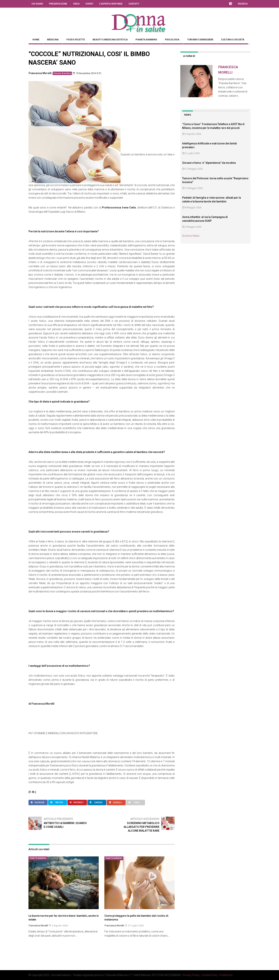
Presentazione (58, 3)
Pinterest (78, 802)
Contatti (133, 3)
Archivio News (190, 235)
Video (76, 3)
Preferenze (226, 975)
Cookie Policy (210, 975)
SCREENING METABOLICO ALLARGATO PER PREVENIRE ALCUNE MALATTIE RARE (141, 827)
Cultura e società (232, 39)
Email (137, 802)
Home (35, 39)
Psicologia (172, 39)
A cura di (189, 56)
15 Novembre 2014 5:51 (88, 73)
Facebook (39, 802)
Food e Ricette (75, 39)
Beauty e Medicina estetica (110, 39)
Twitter (59, 802)
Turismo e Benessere (200, 39)
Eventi (89, 3)
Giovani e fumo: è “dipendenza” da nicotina (209, 162)
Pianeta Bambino (146, 39)
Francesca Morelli (40, 73)
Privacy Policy (191, 975)
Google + (117, 802)
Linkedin (98, 802)
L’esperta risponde (111, 3)
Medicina (53, 39)
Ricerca (243, 3)
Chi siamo (37, 3)
